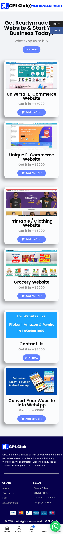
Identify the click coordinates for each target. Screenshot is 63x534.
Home (5, 488)
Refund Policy (41, 492)
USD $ (55, 30)
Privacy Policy (41, 488)
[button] (31, 112)
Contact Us (8, 493)
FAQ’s (5, 498)
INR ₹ (55, 23)
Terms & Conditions (44, 497)
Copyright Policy (42, 502)
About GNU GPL (10, 502)
